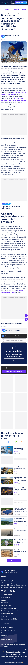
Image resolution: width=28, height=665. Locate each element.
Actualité (12, 441)
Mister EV (4, 635)
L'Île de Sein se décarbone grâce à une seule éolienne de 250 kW (20, 530)
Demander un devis (21, 2)
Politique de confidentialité (9, 608)
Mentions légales (6, 605)
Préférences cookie (7, 613)
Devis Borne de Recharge (8, 630)
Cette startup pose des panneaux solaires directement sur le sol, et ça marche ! (20, 509)
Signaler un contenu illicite (9, 619)
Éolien (15, 523)
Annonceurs (5, 603)
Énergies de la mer (10, 13)
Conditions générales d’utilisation (11, 611)
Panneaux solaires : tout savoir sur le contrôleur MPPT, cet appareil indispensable (20, 448)
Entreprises (5, 441)
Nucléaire (16, 472)
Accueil (3, 13)
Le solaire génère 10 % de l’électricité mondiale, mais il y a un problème (20, 479)
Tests (17, 441)
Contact (3, 600)
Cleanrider (4, 633)
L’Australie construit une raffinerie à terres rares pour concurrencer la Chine (20, 551)
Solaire (16, 451)
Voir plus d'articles (13, 561)
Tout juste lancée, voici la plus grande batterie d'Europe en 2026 (20, 541)
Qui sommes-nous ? (7, 594)
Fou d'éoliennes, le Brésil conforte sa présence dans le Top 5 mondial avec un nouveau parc (20, 520)
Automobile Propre (7, 627)
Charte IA (4, 616)
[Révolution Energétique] (9, 3)
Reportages (24, 441)
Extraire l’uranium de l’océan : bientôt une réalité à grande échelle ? (20, 468)
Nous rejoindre (5, 597)
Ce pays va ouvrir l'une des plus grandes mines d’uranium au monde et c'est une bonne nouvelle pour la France (20, 489)
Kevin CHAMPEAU (13, 35)
